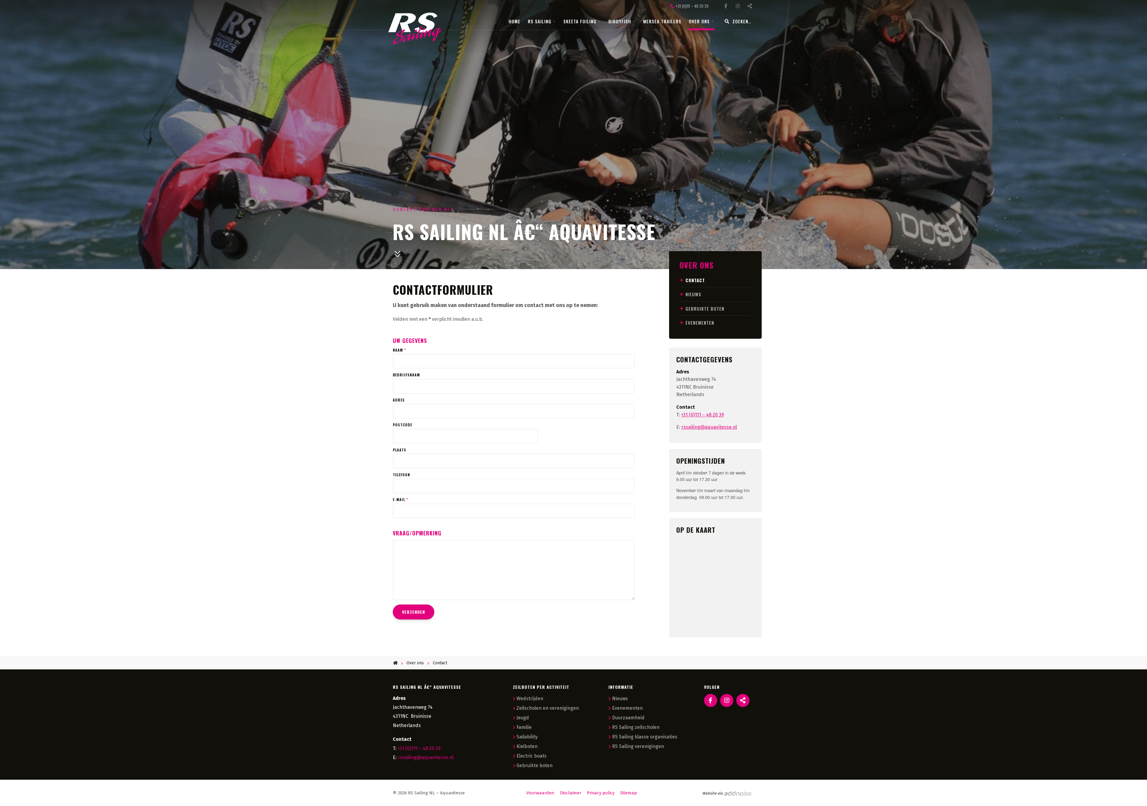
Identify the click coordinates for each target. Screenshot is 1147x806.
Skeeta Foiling (579, 21)
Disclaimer (570, 793)
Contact (695, 280)
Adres (399, 400)
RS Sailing (539, 21)
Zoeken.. (741, 21)
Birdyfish (619, 21)
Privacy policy (600, 793)
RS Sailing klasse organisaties (644, 737)
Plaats (399, 450)
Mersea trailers (662, 21)
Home (514, 21)
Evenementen (700, 322)
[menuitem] (518, 21)
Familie (524, 727)
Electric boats (531, 756)
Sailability (527, 737)
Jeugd (522, 717)
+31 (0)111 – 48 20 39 (702, 415)
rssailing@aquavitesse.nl (425, 757)
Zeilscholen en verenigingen (547, 708)
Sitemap (628, 793)
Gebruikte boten (705, 308)
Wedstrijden (529, 698)
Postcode (402, 425)
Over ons (699, 21)
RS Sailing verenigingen (638, 746)
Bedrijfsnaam (406, 375)
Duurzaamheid (628, 717)
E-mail (400, 499)
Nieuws (693, 294)
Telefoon (401, 475)
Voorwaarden (540, 793)
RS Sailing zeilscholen (636, 727)
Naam (399, 350)
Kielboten (527, 746)
